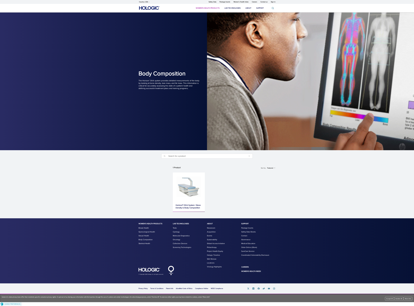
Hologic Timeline (213, 255)
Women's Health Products (208, 8)
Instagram (274, 289)
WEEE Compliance (217, 288)
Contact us (264, 2)
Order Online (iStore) (249, 247)
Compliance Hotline (201, 288)
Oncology (176, 240)
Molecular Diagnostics (181, 236)
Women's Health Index (241, 2)
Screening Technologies (182, 247)
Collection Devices (180, 243)
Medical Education (248, 243)
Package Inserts (225, 2)
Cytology (176, 232)
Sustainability (212, 240)
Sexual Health (144, 236)
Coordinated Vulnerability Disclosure (255, 255)
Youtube (269, 289)
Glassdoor (264, 289)
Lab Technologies (232, 8)
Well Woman (211, 259)
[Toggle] (273, 8)
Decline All (398, 299)
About (248, 8)
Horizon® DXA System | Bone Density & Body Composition (188, 206)
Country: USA (143, 2)
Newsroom (211, 228)
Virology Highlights (214, 267)
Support (260, 8)
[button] (207, 304)
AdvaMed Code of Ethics (184, 288)
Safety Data (212, 2)
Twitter (248, 289)
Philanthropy (212, 247)
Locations (210, 263)
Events (209, 236)
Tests (175, 228)
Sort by (263, 168)
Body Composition (146, 240)
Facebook (258, 289)
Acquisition (211, 232)
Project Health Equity (215, 251)
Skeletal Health (144, 243)
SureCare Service (248, 251)
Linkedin (253, 289)
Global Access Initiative (216, 243)
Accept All (389, 299)
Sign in (273, 2)
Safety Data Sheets (248, 232)
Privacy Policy (143, 288)
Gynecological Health (147, 232)
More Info (408, 299)
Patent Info (169, 288)
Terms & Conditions (156, 288)
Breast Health (144, 228)
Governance (246, 240)
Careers (254, 2)
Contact (244, 236)
